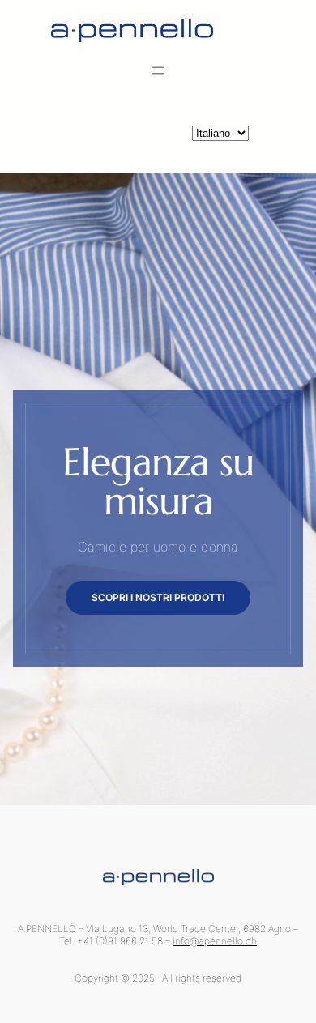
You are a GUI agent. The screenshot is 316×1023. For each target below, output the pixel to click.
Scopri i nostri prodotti (158, 597)
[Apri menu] (158, 70)
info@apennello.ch (215, 941)
